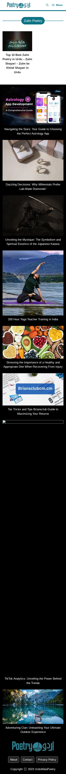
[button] (47, 5)
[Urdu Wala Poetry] (19, 5)
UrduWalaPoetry (45, 769)
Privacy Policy (47, 759)
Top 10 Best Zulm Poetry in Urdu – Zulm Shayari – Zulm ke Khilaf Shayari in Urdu (17, 63)
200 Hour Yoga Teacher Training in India (33, 319)
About (13, 759)
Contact (27, 759)
